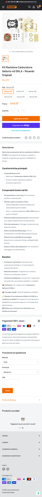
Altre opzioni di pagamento (21, 130)
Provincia (5, 367)
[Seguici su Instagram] (7, 469)
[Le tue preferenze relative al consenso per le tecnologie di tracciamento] (38, 493)
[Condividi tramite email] (38, 137)
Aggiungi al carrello (21, 118)
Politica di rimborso (9, 400)
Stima (7, 390)
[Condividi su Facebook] (26, 137)
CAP (3, 377)
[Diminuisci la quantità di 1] (12, 110)
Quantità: (5, 111)
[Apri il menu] (3, 7)
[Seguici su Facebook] (3, 469)
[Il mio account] (34, 7)
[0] (38, 7)
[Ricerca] (29, 7)
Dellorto (5, 80)
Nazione (5, 357)
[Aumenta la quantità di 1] (24, 110)
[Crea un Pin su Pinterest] (30, 137)
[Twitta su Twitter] (34, 137)
